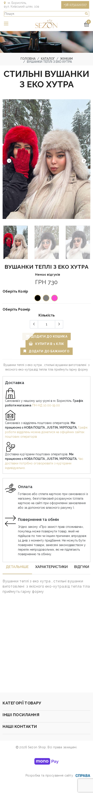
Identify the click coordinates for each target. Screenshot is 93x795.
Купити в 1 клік (49, 344)
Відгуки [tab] (81, 567)
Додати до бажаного (48, 351)
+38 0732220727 (75, 5)
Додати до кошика (48, 336)
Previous (9, 161)
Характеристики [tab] (51, 567)
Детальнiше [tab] (17, 567)
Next (84, 161)
